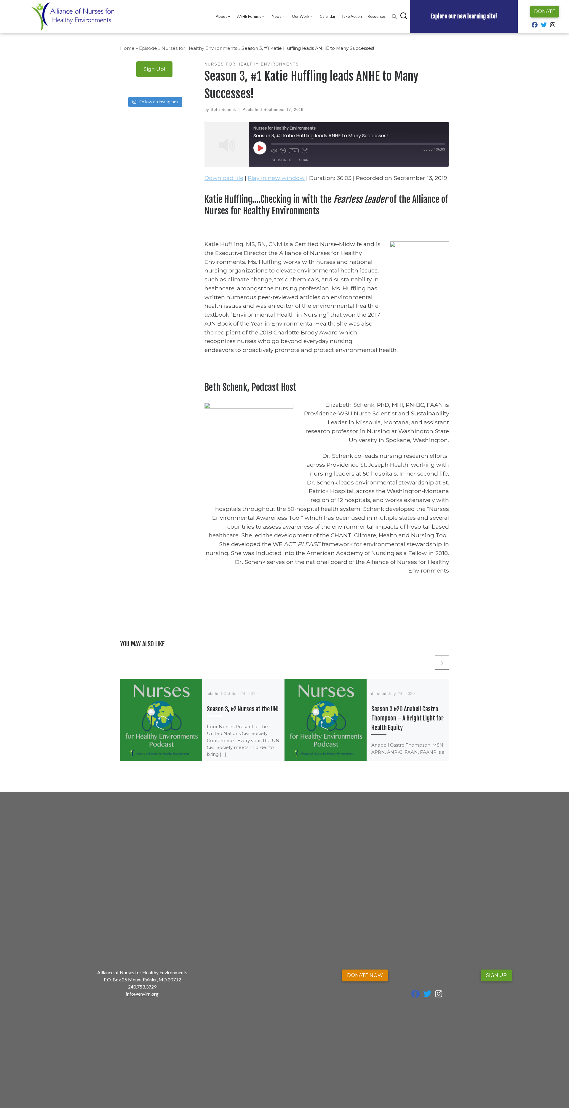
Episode (148, 48)
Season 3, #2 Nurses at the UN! (243, 709)
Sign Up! (154, 69)
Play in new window (276, 177)
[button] (394, 16)
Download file (223, 177)
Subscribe (282, 159)
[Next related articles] (442, 663)
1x (294, 151)
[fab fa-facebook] (535, 25)
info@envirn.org (142, 994)
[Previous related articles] (426, 663)
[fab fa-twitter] (544, 25)
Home (127, 48)
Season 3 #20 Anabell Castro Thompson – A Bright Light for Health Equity (407, 718)
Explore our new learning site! (464, 16)
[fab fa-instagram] (552, 25)
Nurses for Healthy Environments (199, 48)
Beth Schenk (223, 109)
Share (304, 159)
